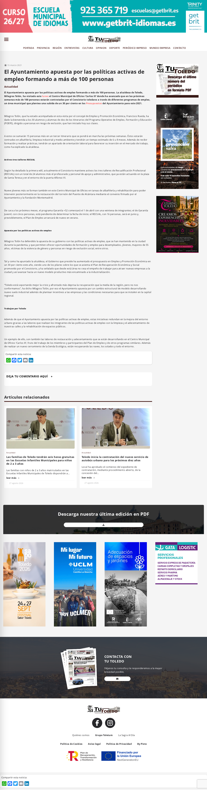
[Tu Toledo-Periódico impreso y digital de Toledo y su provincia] (104, 39)
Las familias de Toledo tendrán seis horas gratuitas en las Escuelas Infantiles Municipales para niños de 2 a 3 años (40, 460)
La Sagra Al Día (126, 735)
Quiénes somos (80, 735)
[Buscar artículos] (203, 40)
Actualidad (11, 86)
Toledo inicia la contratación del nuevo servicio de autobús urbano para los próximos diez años (115, 458)
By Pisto (142, 743)
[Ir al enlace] (97, 723)
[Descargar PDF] (103, 525)
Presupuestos (94, 103)
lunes (45, 96)
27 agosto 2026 (16, 483)
